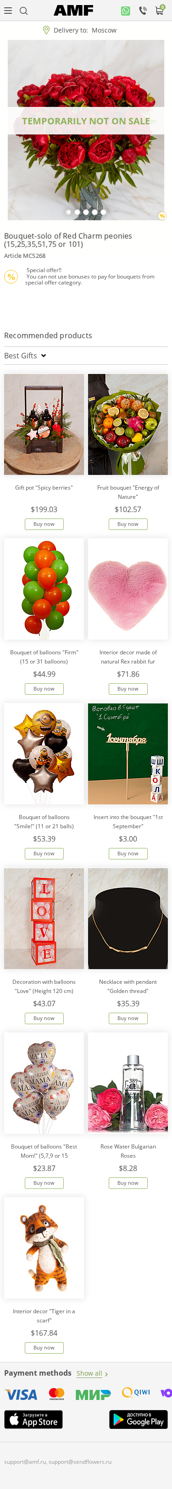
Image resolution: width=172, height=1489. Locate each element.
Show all (89, 1373)
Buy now (44, 523)
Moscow (104, 30)
